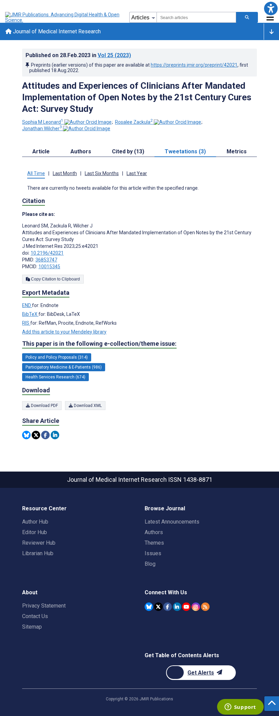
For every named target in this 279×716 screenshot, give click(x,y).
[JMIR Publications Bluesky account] (149, 606)
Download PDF (44, 405)
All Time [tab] (36, 173)
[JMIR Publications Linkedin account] (177, 606)
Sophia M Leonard (42, 122)
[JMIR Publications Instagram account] (196, 606)
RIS (26, 323)
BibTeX (30, 314)
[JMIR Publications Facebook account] (167, 606)
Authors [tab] (80, 151)
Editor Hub (34, 532)
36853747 (46, 259)
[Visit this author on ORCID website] (88, 122)
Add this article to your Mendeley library (64, 332)
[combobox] (196, 17)
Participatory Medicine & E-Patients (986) (64, 367)
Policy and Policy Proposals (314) (57, 357)
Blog (150, 564)
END (27, 305)
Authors (154, 532)
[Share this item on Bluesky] (26, 435)
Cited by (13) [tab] (128, 151)
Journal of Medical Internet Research (56, 31)
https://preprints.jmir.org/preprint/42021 (194, 65)
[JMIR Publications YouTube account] (186, 606)
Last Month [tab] (65, 173)
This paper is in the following (99, 343)
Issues (153, 553)
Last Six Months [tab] (102, 173)
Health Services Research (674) (55, 377)
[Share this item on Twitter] (36, 435)
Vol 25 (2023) (114, 55)
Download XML (87, 405)
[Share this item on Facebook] (45, 435)
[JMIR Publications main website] (63, 17)
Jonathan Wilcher (42, 128)
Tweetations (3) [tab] (185, 151)
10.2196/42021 (47, 253)
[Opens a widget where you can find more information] (240, 707)
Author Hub (35, 521)
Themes (154, 543)
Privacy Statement (44, 605)
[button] (270, 8)
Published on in (78, 55)
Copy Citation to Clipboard (55, 279)
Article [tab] (41, 151)
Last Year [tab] (137, 173)
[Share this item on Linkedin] (55, 435)
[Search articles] (247, 17)
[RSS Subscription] (205, 606)
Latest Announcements (172, 521)
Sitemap (32, 627)
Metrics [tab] (237, 151)
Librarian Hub (37, 553)
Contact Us (35, 616)
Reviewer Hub (38, 543)
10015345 (49, 266)
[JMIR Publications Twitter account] (158, 606)
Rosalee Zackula (134, 122)
